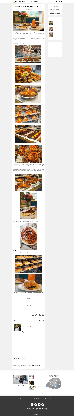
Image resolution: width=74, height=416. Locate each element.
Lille (30, 408)
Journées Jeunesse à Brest (38, 386)
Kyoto (39, 409)
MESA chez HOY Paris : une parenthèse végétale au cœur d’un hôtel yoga (57, 34)
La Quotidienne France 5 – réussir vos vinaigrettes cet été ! (39, 382)
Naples (43, 409)
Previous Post (17, 320)
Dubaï (46, 409)
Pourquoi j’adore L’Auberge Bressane (57, 28)
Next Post (41, 320)
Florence (28, 409)
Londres (33, 408)
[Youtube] (42, 404)
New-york (36, 408)
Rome (43, 408)
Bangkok (36, 409)
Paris (27, 408)
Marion (24, 325)
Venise (40, 408)
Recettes (29, 1)
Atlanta (46, 408)
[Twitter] (39, 404)
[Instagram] (32, 404)
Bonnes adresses (22, 1)
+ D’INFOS (35, 1)
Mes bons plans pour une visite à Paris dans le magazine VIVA (39, 376)
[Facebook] (35, 404)
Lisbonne (32, 409)
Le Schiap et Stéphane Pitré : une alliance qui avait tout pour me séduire (57, 23)
